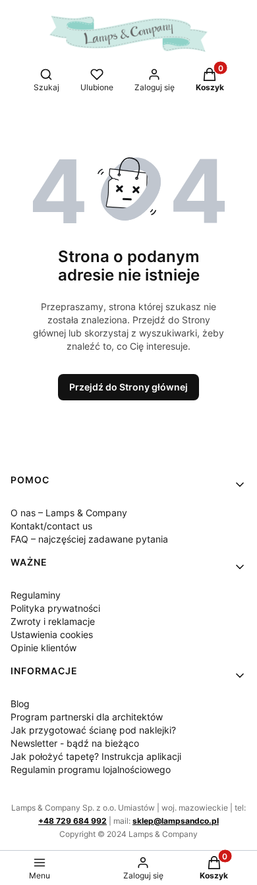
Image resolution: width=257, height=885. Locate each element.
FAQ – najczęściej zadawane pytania (89, 539)
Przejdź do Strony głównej (128, 386)
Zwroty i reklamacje (53, 621)
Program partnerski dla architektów (87, 716)
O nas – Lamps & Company (69, 512)
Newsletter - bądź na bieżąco (75, 743)
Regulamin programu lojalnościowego (91, 769)
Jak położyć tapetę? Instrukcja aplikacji (96, 756)
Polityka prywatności (55, 608)
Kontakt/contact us (51, 525)
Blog (20, 703)
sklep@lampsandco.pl (175, 821)
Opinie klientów (43, 647)
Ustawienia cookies (52, 634)
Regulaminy (36, 595)
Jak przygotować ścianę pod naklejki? (93, 730)
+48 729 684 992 (72, 821)
